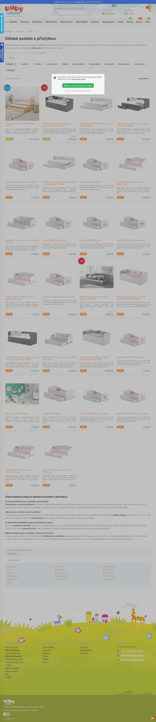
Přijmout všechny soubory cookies (78, 85)
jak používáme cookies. (79, 79)
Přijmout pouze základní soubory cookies (78, 90)
